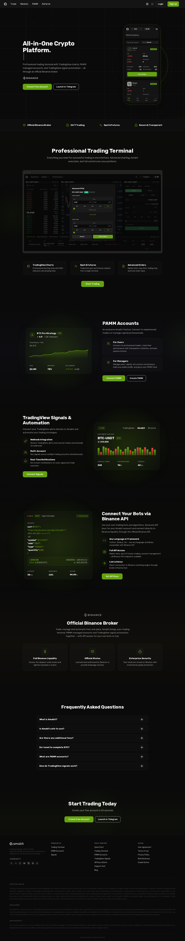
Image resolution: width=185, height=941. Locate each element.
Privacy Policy (143, 855)
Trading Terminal (57, 847)
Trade (13, 4)
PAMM (35, 4)
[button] (92, 719)
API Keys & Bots (100, 862)
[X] (11, 863)
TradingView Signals (102, 859)
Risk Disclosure (144, 859)
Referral (46, 4)
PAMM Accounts (57, 851)
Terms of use (143, 851)
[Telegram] (15, 863)
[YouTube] (24, 863)
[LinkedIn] (28, 863)
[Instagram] (20, 863)
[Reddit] (33, 863)
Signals (54, 855)
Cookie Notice (143, 862)
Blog (96, 870)
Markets (24, 4)
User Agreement (144, 847)
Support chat (99, 866)
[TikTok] (37, 863)
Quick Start (99, 847)
